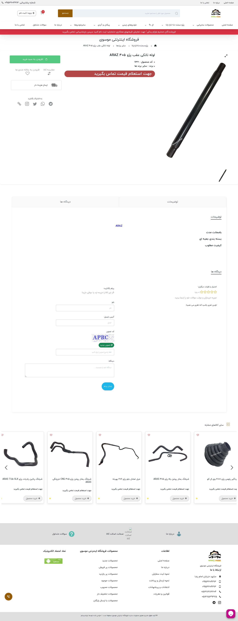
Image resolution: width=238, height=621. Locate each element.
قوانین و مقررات (161, 594)
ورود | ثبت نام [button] (25, 13)
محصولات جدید (110, 560)
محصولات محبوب (109, 587)
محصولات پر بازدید (108, 574)
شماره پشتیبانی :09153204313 (20, 2)
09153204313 (209, 581)
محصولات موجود (109, 580)
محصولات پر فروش (108, 567)
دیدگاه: (111, 361)
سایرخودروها (79, 25)
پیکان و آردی (104, 25)
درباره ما (216, 2)
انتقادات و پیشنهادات (158, 587)
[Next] (6, 467)
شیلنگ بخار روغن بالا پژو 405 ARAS (212, 479)
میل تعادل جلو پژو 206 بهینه (167, 479)
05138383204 (208, 591)
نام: (112, 302)
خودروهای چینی (129, 25)
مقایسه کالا (49, 69)
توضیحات (172, 202)
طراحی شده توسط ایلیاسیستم (91, 616)
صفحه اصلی (229, 2)
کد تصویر (110, 331)
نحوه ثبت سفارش (160, 574)
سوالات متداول (39, 25)
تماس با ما (204, 2)
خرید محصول (220, 498)
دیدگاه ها (65, 202)
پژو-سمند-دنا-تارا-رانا (175, 25)
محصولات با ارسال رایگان (105, 600)
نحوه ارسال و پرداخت (159, 580)
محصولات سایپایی (205, 25)
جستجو (65, 13)
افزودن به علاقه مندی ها (27, 69)
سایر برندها (121, 45)
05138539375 (209, 596)
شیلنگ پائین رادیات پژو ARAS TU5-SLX (64, 479)
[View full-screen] (226, 56)
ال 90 (151, 25)
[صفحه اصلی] (200, 13)
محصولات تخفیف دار (107, 594)
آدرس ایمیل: (109, 317)
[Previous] (231, 467)
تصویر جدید (105, 345)
